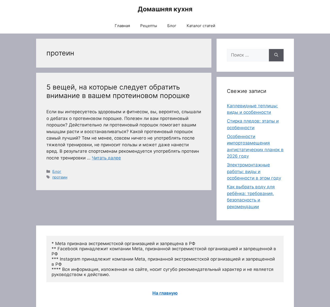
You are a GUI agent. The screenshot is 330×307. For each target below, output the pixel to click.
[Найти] (276, 55)
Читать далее (106, 157)
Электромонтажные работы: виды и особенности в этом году (254, 171)
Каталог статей (201, 25)
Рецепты (148, 25)
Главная (122, 25)
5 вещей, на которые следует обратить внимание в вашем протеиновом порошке (118, 91)
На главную (165, 293)
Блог (171, 25)
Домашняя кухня (165, 9)
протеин (59, 177)
